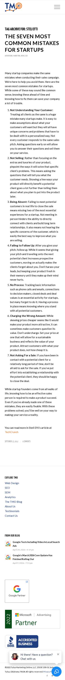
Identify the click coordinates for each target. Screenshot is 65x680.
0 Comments (27, 442)
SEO (26, 56)
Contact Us (11, 515)
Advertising (9, 56)
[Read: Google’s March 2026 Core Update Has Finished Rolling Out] (8, 557)
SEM (7, 492)
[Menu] (55, 7)
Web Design (12, 483)
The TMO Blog (13, 501)
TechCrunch (11, 432)
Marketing (16, 56)
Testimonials (12, 511)
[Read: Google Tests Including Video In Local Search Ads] (8, 544)
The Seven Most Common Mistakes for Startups (32, 43)
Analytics (10, 497)
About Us (10, 506)
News (23, 56)
